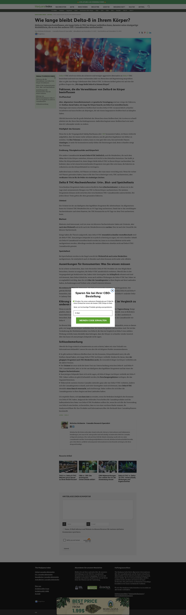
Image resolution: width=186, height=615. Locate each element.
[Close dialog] (112, 290)
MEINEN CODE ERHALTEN (93, 320)
